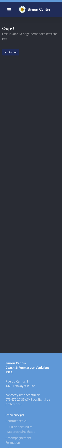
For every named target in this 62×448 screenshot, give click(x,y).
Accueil (12, 52)
